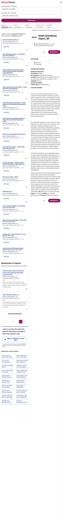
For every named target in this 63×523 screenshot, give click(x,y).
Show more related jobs (15, 313)
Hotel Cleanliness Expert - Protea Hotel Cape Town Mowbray (14, 54)
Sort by (3, 25)
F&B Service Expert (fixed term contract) (14, 134)
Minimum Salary (40, 25)
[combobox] (31, 9)
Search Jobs (31, 20)
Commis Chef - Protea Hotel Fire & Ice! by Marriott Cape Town (14, 234)
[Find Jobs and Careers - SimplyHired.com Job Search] (8, 2)
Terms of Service (6, 345)
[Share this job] (44, 52)
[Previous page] (4, 321)
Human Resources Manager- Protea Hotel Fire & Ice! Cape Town (14, 220)
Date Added (49, 25)
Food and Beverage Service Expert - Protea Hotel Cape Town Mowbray (15, 87)
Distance (16, 25)
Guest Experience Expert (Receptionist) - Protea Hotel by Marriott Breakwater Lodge (14, 120)
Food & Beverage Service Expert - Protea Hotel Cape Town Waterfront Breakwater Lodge (14, 104)
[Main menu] (61, 2)
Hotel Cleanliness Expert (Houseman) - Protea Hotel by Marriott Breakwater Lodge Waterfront (14, 71)
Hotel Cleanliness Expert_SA (11, 40)
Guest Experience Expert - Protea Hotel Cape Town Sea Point (14, 147)
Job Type (27, 25)
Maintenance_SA (7, 191)
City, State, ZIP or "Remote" (8, 13)
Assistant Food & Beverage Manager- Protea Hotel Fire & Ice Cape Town (13, 249)
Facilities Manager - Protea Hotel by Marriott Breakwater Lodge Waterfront (14, 163)
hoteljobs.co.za (15, 36)
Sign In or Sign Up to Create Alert (15, 339)
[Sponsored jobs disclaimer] (61, 30)
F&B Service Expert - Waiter (10, 177)
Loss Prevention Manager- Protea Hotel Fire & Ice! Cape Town (14, 206)
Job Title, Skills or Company (9, 6)
